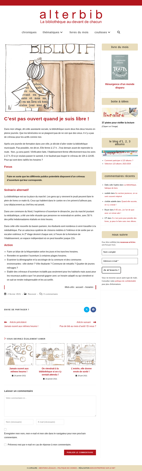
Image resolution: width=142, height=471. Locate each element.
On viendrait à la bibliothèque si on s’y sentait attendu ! (50, 371)
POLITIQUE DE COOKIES (67, 468)
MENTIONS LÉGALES (47, 468)
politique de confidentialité (125, 281)
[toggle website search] (118, 32)
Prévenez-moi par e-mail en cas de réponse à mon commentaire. (39, 444)
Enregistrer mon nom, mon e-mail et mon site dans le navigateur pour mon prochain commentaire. (45, 435)
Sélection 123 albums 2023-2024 (118, 164)
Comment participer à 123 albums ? (119, 160)
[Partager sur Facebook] (93, 309)
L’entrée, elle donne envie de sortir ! (81, 370)
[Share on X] (86, 309)
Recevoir (32, 294)
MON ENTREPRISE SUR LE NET (102, 468)
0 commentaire (51, 294)
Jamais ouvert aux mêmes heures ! (19, 370)
